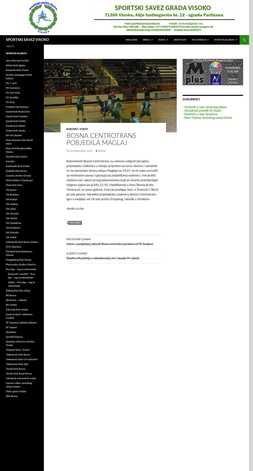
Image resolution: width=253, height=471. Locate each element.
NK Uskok (11, 237)
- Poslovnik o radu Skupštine (200, 114)
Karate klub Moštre (16, 121)
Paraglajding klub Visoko (18, 260)
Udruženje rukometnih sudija (21, 378)
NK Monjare (12, 213)
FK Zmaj (10, 102)
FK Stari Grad (13, 92)
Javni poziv (180, 40)
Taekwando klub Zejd (17, 364)
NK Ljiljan (11, 209)
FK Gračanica (13, 88)
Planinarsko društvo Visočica (21, 264)
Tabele (146, 40)
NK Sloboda (12, 232)
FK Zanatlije (12, 97)
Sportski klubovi (224, 40)
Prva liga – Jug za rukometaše (21, 269)
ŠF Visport (11, 327)
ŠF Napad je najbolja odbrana (21, 322)
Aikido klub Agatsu (15, 65)
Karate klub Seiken (15, 126)
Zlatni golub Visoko (16, 391)
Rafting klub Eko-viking (18, 290)
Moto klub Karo (14, 185)
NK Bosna (11, 190)
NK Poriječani (13, 228)
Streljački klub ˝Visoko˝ (18, 350)
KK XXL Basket (14, 135)
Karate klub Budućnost (18, 111)
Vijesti (161, 40)
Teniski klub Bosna (15, 369)
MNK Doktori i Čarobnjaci (19, 180)
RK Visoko (11, 305)
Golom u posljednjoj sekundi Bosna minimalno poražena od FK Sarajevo (109, 242)
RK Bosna (11, 295)
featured (75, 223)
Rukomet (72, 129)
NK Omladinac (13, 223)
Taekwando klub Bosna (18, 354)
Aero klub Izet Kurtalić (17, 60)
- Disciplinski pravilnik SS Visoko (202, 110)
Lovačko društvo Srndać (18, 175)
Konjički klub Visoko (16, 156)
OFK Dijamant (13, 247)
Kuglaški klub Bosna (16, 171)
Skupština (11, 332)
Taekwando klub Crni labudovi (22, 359)
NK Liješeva (12, 204)
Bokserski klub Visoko (17, 70)
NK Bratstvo (12, 194)
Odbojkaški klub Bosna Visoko (22, 242)
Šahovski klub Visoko (17, 309)
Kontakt (10, 161)
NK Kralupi (11, 199)
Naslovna (131, 40)
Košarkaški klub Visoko (18, 166)
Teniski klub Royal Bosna (19, 373)
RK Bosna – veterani (16, 300)
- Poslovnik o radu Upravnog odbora (205, 107)
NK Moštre (11, 218)
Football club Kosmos (17, 107)
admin (102, 151)
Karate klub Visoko (15, 130)
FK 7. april (11, 83)
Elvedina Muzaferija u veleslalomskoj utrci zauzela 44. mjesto (102, 256)
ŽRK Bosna (12, 396)
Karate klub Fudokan (17, 116)
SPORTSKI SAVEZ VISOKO (27, 40)
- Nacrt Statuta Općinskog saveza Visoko (207, 118)
